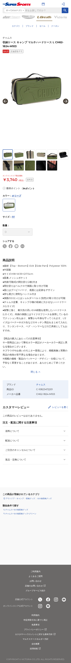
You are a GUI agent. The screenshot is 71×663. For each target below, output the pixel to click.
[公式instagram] (56, 599)
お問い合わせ (35, 581)
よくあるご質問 (35, 576)
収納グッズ (30, 498)
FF (13, 216)
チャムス (7, 37)
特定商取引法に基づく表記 (35, 620)
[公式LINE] (48, 606)
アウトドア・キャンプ (15, 498)
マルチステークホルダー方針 (35, 639)
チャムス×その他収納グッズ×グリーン (20, 513)
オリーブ (16, 195)
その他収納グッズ (44, 498)
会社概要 (35, 644)
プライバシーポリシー (34, 629)
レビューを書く (60, 407)
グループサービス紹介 (35, 590)
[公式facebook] (48, 599)
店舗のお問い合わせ (34, 586)
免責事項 (35, 624)
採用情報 (34, 648)
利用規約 (35, 615)
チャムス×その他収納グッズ (16, 510)
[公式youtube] (64, 599)
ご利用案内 (35, 571)
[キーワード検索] (65, 10)
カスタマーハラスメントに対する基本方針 (34, 634)
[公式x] (40, 599)
